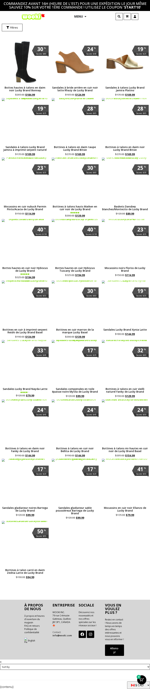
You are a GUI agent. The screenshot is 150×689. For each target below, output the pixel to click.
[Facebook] (82, 634)
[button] (119, 16)
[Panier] (127, 16)
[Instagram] (90, 634)
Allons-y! (114, 650)
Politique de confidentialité (31, 631)
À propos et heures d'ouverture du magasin (34, 619)
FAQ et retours (32, 625)
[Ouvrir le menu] (85, 16)
